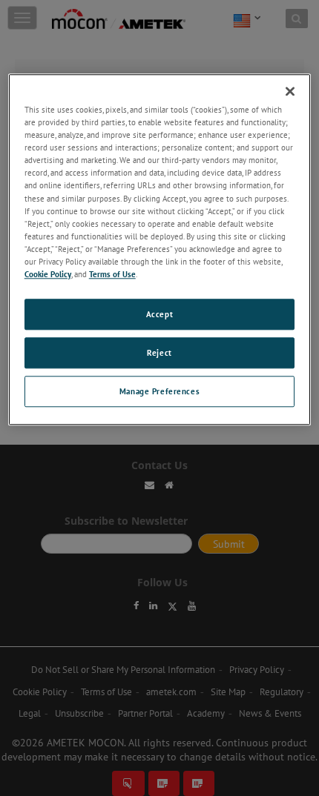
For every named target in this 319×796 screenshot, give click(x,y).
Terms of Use (112, 273)
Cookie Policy (47, 273)
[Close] (290, 91)
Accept (159, 313)
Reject (159, 352)
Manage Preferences (159, 391)
